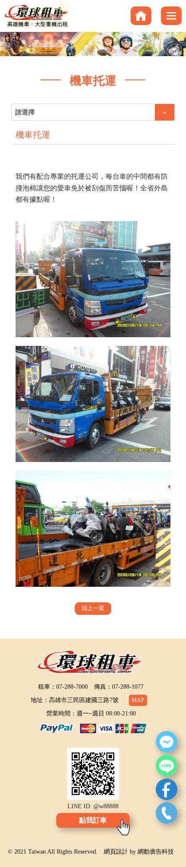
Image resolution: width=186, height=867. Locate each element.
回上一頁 (93, 608)
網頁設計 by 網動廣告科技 (139, 851)
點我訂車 (93, 820)
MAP (137, 700)
